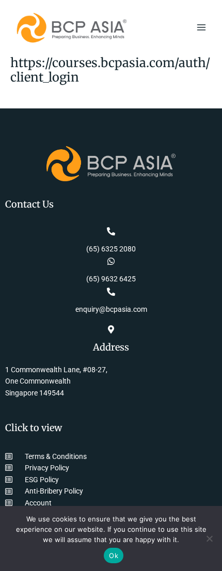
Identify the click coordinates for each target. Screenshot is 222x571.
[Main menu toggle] (202, 28)
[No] (209, 538)
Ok (113, 555)
